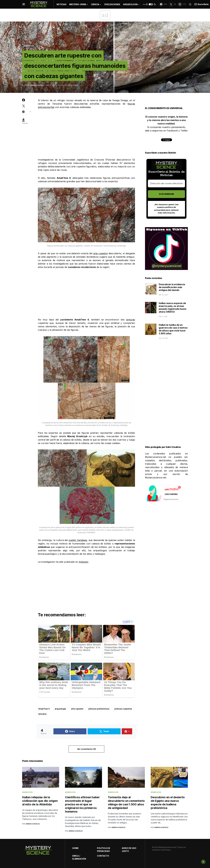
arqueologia (60, 708)
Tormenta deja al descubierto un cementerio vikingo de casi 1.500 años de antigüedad (126, 803)
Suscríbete (203, 4)
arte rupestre (100, 253)
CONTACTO (103, 856)
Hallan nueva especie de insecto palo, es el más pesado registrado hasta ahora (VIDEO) (172, 307)
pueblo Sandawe (78, 540)
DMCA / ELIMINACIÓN (79, 857)
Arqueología (29, 46)
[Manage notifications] (203, 861)
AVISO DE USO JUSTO (129, 849)
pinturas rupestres (123, 708)
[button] (23, 4)
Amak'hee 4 (44, 708)
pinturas (130, 319)
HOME (75, 848)
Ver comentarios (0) (86, 749)
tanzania (42, 714)
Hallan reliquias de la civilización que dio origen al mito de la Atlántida (40, 801)
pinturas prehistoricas (98, 708)
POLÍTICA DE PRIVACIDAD (103, 849)
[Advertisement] (86, 133)
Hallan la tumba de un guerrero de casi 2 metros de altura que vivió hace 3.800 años (173, 329)
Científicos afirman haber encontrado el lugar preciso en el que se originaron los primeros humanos (82, 804)
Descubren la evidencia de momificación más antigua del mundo (172, 287)
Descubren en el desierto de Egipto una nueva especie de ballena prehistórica (168, 803)
